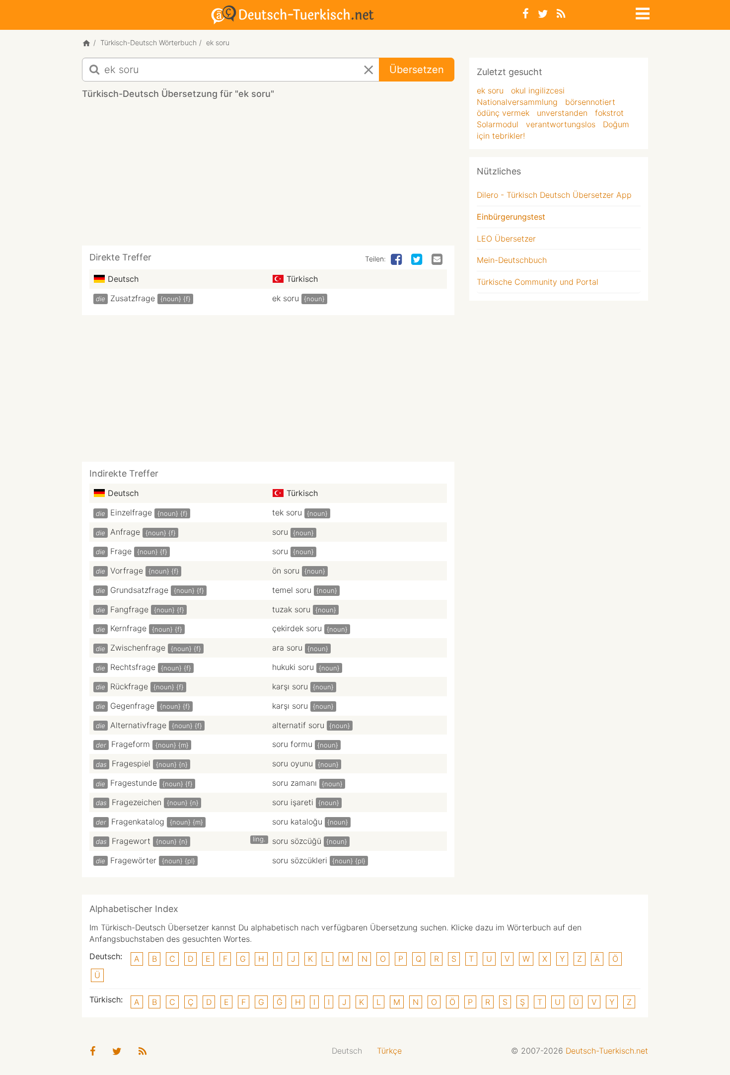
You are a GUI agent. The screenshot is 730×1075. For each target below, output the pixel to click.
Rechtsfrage (132, 667)
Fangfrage (129, 609)
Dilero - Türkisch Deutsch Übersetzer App (554, 195)
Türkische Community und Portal (537, 282)
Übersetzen (416, 70)
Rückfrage (129, 686)
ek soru (285, 298)
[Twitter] (542, 13)
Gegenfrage (132, 706)
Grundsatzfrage (139, 590)
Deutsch (347, 1051)
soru (280, 532)
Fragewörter (133, 860)
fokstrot (609, 113)
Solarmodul (497, 124)
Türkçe (389, 1051)
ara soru (287, 648)
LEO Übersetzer (506, 239)
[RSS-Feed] (561, 13)
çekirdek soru (297, 628)
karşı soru (290, 686)
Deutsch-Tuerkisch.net (607, 1051)
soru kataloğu (297, 822)
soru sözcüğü (296, 841)
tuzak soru (291, 609)
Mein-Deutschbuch (512, 260)
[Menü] (641, 11)
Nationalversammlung (517, 102)
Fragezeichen (136, 802)
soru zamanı (294, 783)
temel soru (291, 590)
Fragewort (131, 841)
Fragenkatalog (137, 822)
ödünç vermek (503, 113)
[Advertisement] (268, 176)
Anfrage (125, 532)
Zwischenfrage (137, 648)
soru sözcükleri (299, 860)
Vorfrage (126, 571)
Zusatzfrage (132, 298)
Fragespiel (131, 763)
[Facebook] (525, 13)
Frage (121, 551)
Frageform (130, 744)
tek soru (287, 512)
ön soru (285, 571)
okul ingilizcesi (538, 90)
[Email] (438, 260)
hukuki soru (293, 667)
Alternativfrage (138, 725)
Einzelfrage (131, 512)
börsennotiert (590, 102)
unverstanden (562, 113)
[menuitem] (346, 1051)
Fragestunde (133, 783)
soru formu (292, 744)
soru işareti (292, 802)
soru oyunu (292, 763)
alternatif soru (298, 725)
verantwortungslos (560, 124)
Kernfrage (128, 628)
